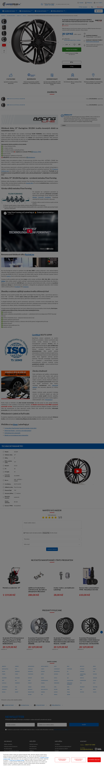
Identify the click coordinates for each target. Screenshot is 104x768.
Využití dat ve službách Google (16, 760)
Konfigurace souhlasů (78, 759)
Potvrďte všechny (94, 759)
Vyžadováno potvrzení (62, 759)
